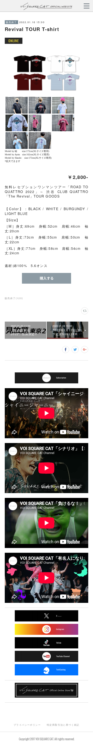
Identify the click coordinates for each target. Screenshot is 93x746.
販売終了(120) (14, 298)
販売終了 (11, 22)
